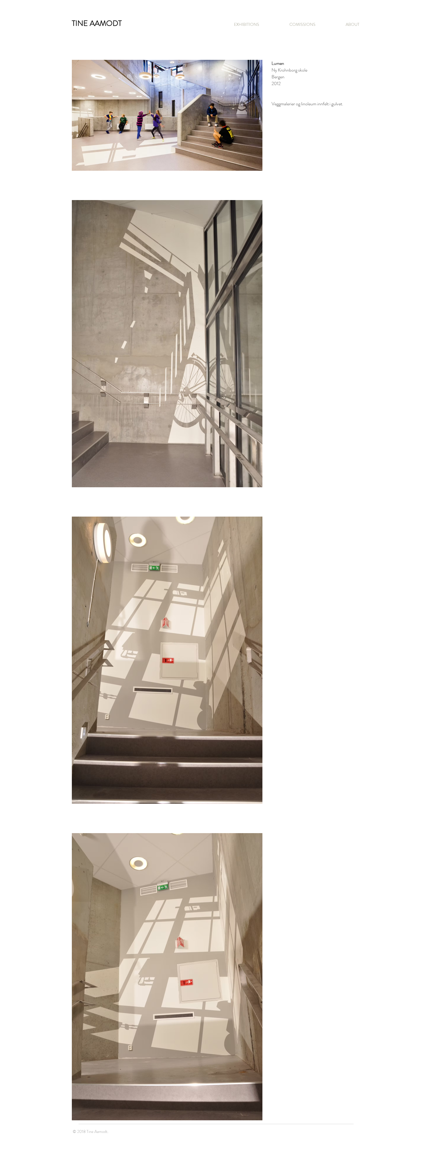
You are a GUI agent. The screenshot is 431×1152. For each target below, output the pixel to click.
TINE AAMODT (97, 23)
